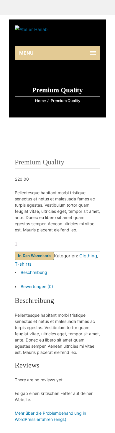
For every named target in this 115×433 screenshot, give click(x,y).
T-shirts (23, 264)
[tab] (57, 274)
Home (40, 100)
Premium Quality (65, 100)
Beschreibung (34, 272)
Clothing (88, 256)
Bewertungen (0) (37, 286)
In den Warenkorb (34, 256)
